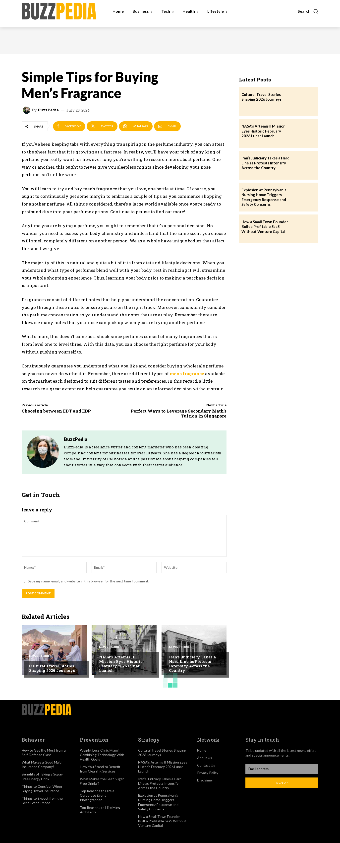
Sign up (281, 782)
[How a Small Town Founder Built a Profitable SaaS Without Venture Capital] (304, 229)
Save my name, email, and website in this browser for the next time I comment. (88, 581)
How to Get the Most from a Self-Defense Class (44, 752)
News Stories (40, 655)
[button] (308, 11)
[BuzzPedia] (27, 110)
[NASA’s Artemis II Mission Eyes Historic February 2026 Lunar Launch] (124, 650)
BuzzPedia (48, 110)
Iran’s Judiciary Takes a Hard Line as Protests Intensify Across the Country (192, 663)
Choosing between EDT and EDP (56, 411)
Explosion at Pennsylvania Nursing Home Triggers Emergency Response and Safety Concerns (263, 197)
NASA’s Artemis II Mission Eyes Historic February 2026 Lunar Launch (120, 663)
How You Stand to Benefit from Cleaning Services (100, 769)
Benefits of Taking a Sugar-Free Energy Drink (42, 776)
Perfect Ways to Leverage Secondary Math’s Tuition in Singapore (179, 413)
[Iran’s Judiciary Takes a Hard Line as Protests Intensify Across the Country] (194, 650)
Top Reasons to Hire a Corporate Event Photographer (97, 795)
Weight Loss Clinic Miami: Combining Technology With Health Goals (102, 754)
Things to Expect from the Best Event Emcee (42, 800)
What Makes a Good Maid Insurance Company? (41, 764)
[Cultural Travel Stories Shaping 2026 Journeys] (54, 650)
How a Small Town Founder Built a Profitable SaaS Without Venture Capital (264, 226)
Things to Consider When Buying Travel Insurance (42, 788)
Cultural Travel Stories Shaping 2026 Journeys (52, 668)
